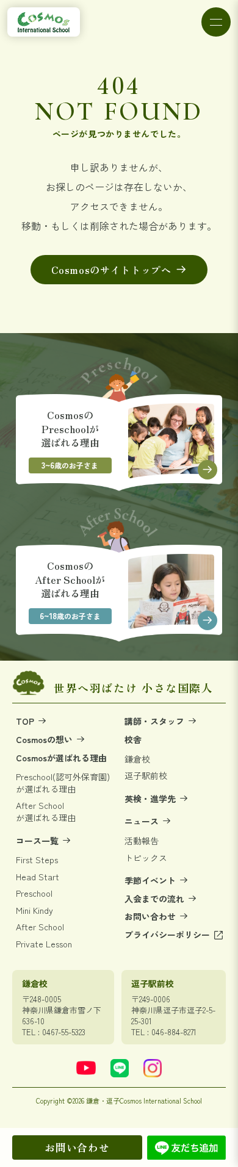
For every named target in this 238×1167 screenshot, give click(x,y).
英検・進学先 (151, 799)
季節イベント (151, 880)
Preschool (34, 893)
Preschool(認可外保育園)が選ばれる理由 (63, 783)
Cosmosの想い (45, 739)
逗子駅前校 (145, 775)
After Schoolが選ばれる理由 (46, 812)
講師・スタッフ (155, 721)
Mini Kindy (34, 910)
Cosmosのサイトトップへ (111, 269)
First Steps (37, 860)
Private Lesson (44, 944)
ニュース (142, 821)
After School (40, 927)
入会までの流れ (155, 899)
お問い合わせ (77, 1147)
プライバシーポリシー (168, 935)
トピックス (145, 858)
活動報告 (141, 841)
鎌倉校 (137, 759)
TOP (26, 721)
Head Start (37, 877)
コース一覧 (38, 841)
